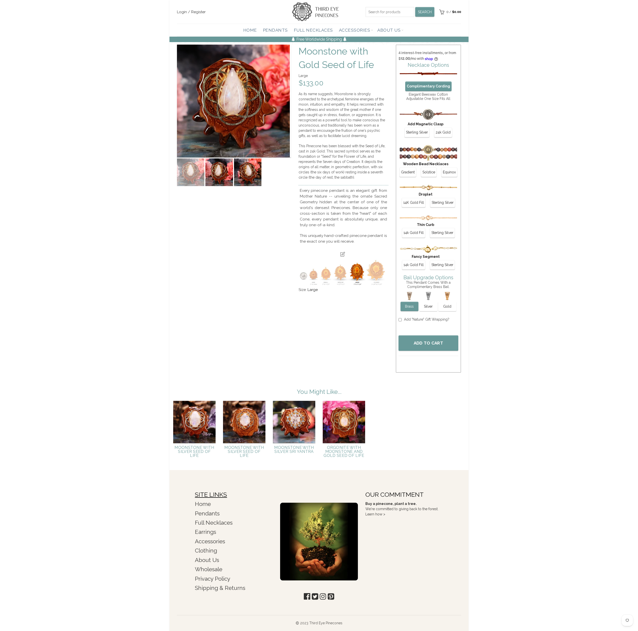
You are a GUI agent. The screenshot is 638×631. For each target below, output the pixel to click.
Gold (447, 306)
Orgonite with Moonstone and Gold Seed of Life (343, 452)
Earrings (205, 532)
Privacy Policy (212, 578)
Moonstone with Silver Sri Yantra (294, 450)
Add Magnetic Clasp (425, 124)
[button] (307, 596)
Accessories (354, 30)
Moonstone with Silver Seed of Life (194, 452)
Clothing (206, 550)
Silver (428, 306)
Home (250, 30)
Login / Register (191, 12)
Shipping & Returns (220, 588)
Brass (409, 306)
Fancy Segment (426, 257)
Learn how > (375, 514)
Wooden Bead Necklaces (425, 164)
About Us (388, 30)
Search (425, 12)
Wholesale (208, 569)
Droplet (425, 194)
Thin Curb (425, 225)
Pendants (275, 30)
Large (313, 289)
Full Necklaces (313, 30)
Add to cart (428, 343)
